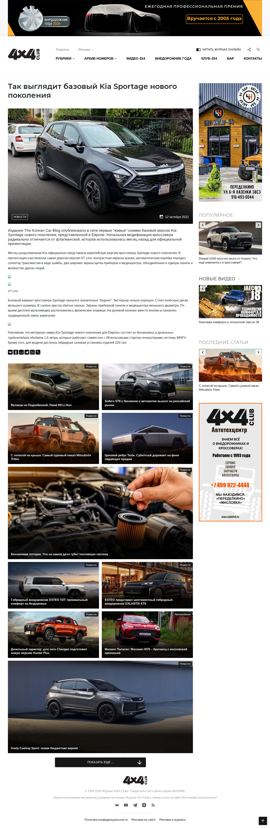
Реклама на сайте (143, 819)
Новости (20, 216)
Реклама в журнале (172, 819)
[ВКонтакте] (10, 352)
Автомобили (183, 614)
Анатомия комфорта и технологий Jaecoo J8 (229, 322)
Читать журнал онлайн (218, 49)
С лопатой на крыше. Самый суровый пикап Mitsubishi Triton (229, 387)
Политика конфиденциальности (106, 819)
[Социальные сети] (249, 49)
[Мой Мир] (21, 352)
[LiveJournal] (38, 352)
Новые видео (220, 278)
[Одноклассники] (15, 352)
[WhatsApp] (32, 352)
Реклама (84, 49)
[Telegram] (27, 352)
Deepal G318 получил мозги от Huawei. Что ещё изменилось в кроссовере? (228, 260)
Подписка (62, 49)
